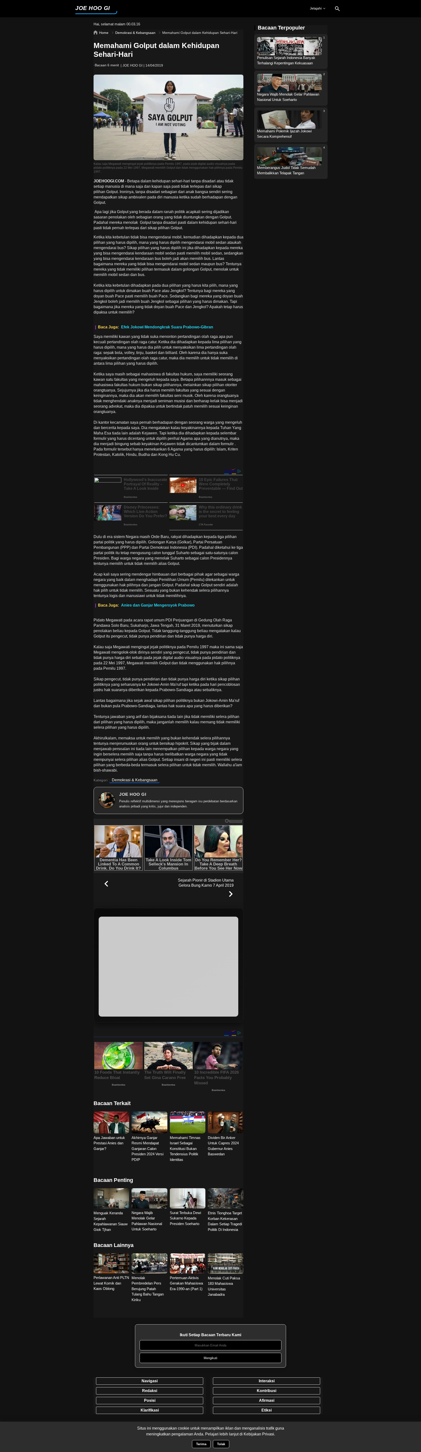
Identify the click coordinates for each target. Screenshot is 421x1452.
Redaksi (149, 1391)
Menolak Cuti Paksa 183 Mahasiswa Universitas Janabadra (224, 1286)
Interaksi (267, 1381)
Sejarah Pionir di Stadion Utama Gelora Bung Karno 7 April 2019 (206, 882)
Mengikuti (210, 1358)
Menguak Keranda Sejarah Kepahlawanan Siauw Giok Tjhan (111, 1221)
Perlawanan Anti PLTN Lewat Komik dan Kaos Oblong (111, 1283)
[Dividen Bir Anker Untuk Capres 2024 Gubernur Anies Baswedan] (225, 1122)
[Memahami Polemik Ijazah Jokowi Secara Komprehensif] (289, 127)
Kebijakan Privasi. (259, 1434)
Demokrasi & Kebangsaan (134, 780)
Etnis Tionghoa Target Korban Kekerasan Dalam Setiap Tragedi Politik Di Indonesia (225, 1221)
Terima (201, 1444)
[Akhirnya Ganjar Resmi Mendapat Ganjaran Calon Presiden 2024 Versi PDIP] (149, 1122)
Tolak (221, 1444)
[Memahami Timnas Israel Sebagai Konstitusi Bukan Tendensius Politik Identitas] (187, 1122)
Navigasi (150, 1381)
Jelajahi (316, 8)
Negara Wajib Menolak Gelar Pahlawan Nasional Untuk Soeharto (147, 1221)
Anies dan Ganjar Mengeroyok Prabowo (158, 605)
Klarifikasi (150, 1410)
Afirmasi (266, 1400)
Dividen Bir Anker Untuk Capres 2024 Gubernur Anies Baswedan (223, 1146)
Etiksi (266, 1410)
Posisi (149, 1400)
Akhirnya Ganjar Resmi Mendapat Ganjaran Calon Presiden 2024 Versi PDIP (147, 1149)
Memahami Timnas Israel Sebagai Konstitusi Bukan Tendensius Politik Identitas (185, 1149)
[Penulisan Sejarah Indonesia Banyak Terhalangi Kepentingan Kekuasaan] (289, 54)
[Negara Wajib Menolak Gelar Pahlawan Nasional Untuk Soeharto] (289, 91)
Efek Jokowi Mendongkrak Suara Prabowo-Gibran (167, 327)
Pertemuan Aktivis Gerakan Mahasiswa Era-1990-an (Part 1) (186, 1283)
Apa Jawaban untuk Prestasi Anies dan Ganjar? (109, 1143)
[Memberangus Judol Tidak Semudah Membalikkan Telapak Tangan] (289, 164)
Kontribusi (266, 1391)
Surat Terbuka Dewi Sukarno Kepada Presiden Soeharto (185, 1218)
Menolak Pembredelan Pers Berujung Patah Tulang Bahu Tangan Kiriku (148, 1289)
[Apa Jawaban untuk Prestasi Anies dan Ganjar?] (111, 1122)
